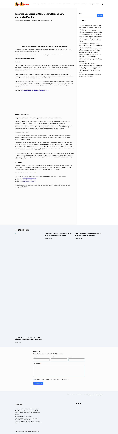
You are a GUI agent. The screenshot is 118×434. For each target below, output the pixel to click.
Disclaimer (90, 395)
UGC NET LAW (76, 4)
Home (34, 4)
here (35, 172)
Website (70, 357)
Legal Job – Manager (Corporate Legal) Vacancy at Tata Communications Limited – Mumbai (90, 39)
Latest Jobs (44, 20)
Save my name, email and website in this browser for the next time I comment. (52, 379)
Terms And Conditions (98, 393)
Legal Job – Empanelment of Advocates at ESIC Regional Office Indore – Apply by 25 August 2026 (90, 27)
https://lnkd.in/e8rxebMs (29, 181)
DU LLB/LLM (91, 4)
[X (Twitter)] (78, 403)
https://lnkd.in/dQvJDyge (29, 178)
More (97, 4)
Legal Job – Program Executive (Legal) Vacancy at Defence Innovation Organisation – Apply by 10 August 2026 (91, 45)
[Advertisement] (44, 34)
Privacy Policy (87, 393)
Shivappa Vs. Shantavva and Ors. (23, 416)
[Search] (102, 4)
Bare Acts (59, 4)
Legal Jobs (43, 4)
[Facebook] (76, 403)
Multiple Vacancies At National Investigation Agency (35, 90)
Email (52, 357)
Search (80, 13)
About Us (73, 393)
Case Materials (51, 4)
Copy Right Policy (99, 395)
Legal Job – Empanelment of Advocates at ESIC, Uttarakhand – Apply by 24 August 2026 (90, 70)
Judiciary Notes (67, 4)
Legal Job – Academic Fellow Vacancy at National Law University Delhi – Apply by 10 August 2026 (90, 59)
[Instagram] (80, 403)
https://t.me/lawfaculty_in (29, 180)
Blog (38, 4)
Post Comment (38, 383)
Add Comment (37, 363)
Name (35, 357)
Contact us (84, 4)
